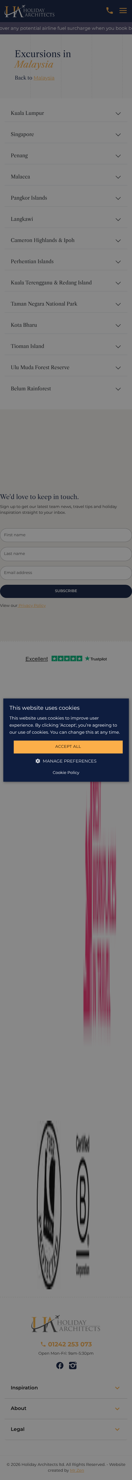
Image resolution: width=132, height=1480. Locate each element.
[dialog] (66, 740)
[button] (66, 761)
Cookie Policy (66, 772)
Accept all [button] (68, 746)
